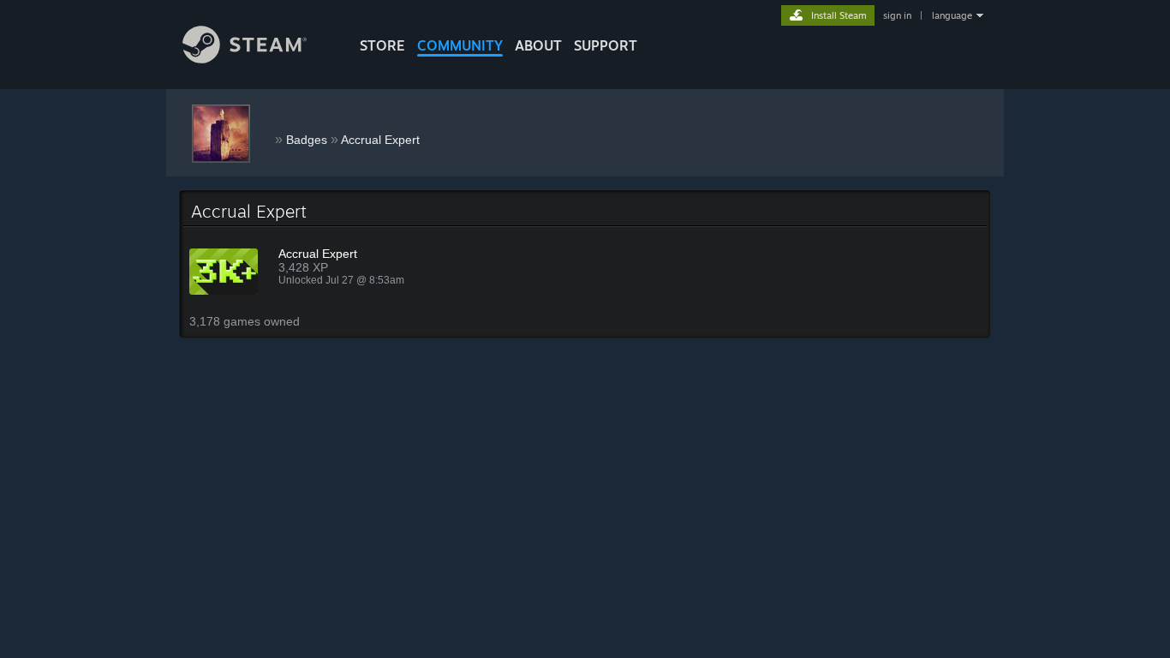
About (538, 45)
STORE (382, 45)
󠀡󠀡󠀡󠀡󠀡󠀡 (272, 136)
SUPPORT (605, 45)
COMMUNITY (460, 45)
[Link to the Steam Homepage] (244, 58)
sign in (897, 15)
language (952, 15)
